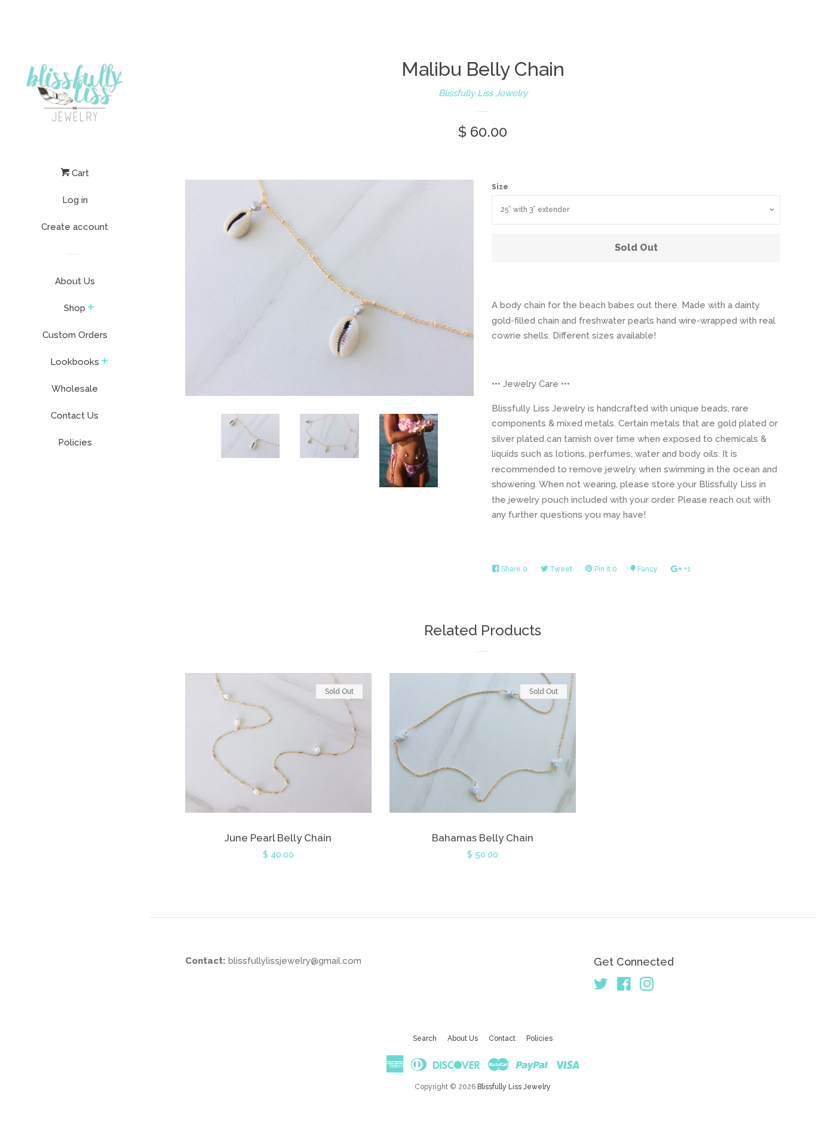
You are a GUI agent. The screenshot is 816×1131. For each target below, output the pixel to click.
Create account (74, 227)
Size (500, 187)
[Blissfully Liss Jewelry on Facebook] (623, 986)
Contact (502, 1038)
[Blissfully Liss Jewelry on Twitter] (601, 986)
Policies (75, 442)
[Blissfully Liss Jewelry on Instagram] (647, 986)
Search (425, 1038)
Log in (75, 200)
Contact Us (75, 415)
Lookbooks (74, 361)
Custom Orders (75, 335)
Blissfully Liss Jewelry (482, 93)
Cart (79, 173)
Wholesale (74, 388)
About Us (75, 281)
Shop (74, 308)
